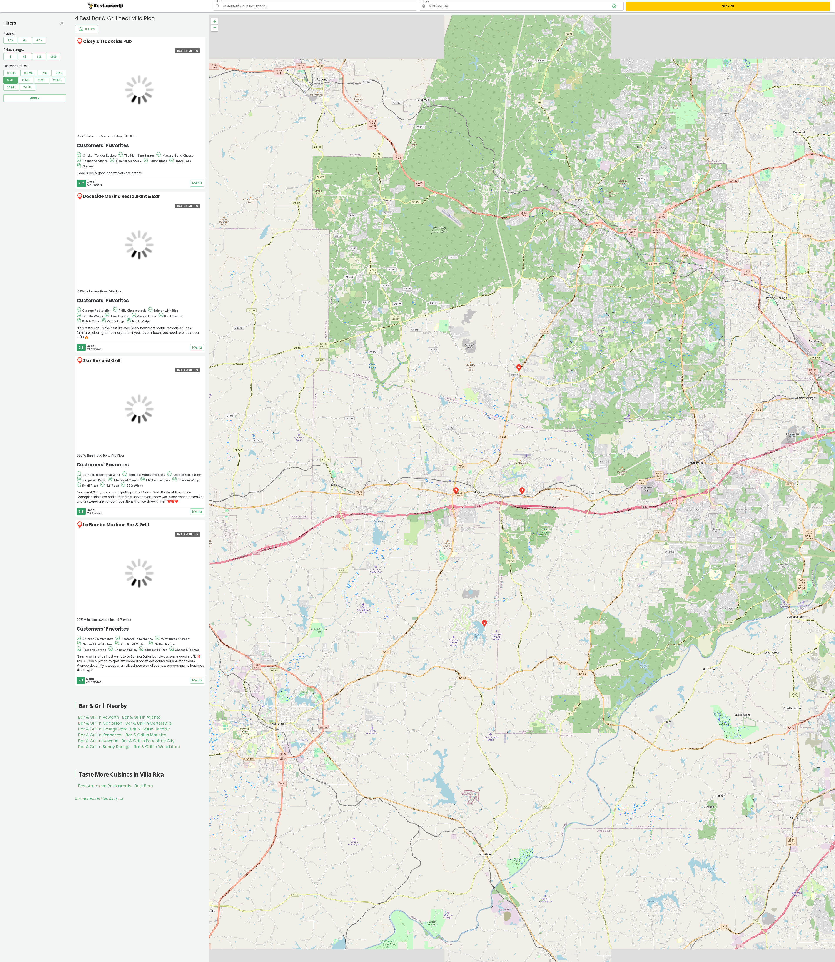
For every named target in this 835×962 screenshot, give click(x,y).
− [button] (214, 27)
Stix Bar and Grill (101, 360)
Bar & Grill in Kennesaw (100, 735)
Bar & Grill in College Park (102, 729)
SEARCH (728, 6)
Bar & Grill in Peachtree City (148, 740)
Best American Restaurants (104, 785)
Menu (197, 183)
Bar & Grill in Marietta (146, 735)
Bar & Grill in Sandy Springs (104, 746)
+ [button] (214, 21)
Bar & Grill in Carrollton (100, 723)
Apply (35, 98)
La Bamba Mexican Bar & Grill (116, 525)
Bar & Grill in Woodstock (157, 746)
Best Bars (144, 785)
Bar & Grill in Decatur (150, 729)
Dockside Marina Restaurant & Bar (121, 196)
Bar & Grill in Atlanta (141, 717)
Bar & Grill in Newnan (98, 740)
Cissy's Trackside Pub (107, 41)
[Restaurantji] (106, 6)
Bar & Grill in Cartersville (148, 723)
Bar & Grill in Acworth (98, 717)
